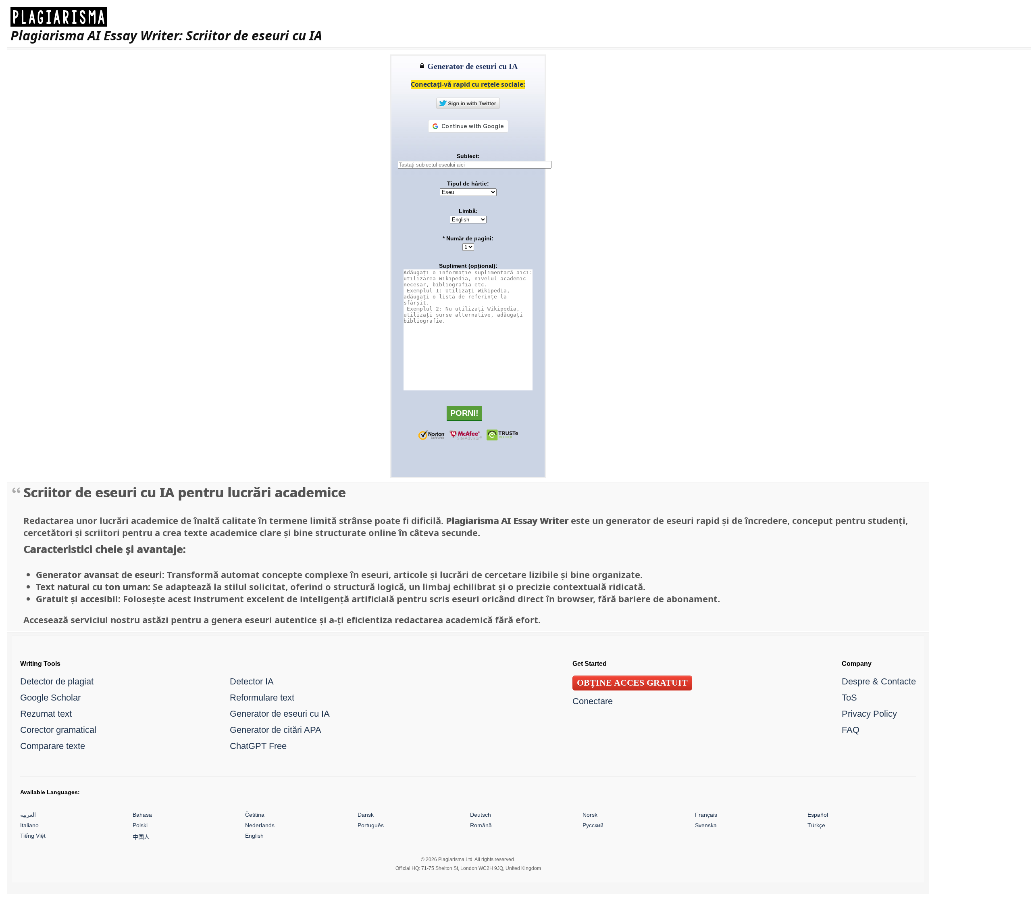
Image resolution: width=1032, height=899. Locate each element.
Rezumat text (46, 714)
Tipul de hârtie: (468, 183)
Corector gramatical (58, 730)
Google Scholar (50, 698)
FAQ (850, 730)
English (254, 835)
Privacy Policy (869, 714)
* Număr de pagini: (468, 238)
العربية (28, 814)
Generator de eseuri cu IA (280, 714)
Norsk (590, 814)
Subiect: (468, 156)
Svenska (706, 825)
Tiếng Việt (33, 835)
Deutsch (480, 814)
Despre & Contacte (879, 681)
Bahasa (142, 814)
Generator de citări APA (275, 730)
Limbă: (468, 211)
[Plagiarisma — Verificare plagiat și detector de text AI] (166, 17)
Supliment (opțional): (468, 266)
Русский (593, 825)
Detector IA (252, 681)
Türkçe (816, 825)
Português (371, 825)
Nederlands (260, 825)
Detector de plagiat (57, 681)
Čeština (254, 814)
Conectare (592, 701)
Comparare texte (52, 746)
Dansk (366, 814)
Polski (140, 825)
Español (817, 814)
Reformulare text (262, 698)
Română (481, 825)
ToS (849, 698)
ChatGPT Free (258, 746)
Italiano (29, 825)
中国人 (141, 837)
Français (706, 814)
